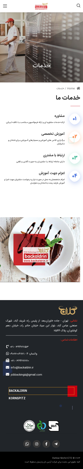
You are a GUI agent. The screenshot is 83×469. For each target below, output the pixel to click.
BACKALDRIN (18, 391)
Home (71, 88)
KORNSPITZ (17, 398)
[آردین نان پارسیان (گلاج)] (41, 6)
